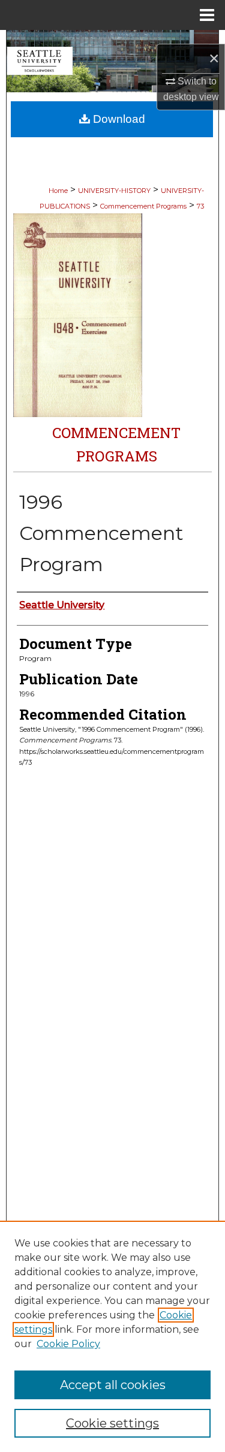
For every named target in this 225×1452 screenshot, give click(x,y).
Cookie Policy (68, 1344)
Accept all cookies (113, 1385)
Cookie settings (112, 1423)
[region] (112, 1336)
